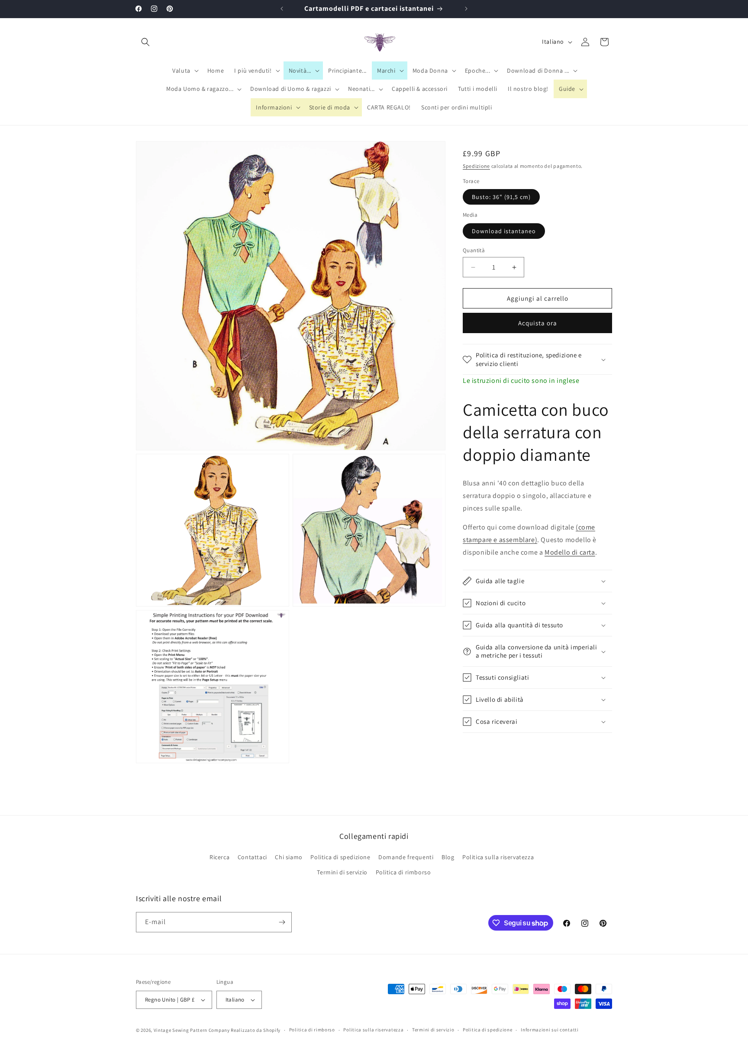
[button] (145, 41)
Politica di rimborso (403, 873)
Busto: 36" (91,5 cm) (501, 197)
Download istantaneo (504, 231)
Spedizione (476, 166)
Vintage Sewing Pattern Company (192, 1030)
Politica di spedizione (340, 857)
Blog (448, 857)
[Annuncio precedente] (281, 8)
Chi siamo (288, 857)
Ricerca (219, 857)
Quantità (474, 250)
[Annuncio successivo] (466, 8)
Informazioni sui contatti (550, 1030)
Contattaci (252, 857)
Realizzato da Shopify (255, 1030)
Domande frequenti (405, 857)
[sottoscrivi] (281, 922)
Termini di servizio (342, 873)
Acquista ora (537, 323)
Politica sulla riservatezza (498, 857)
